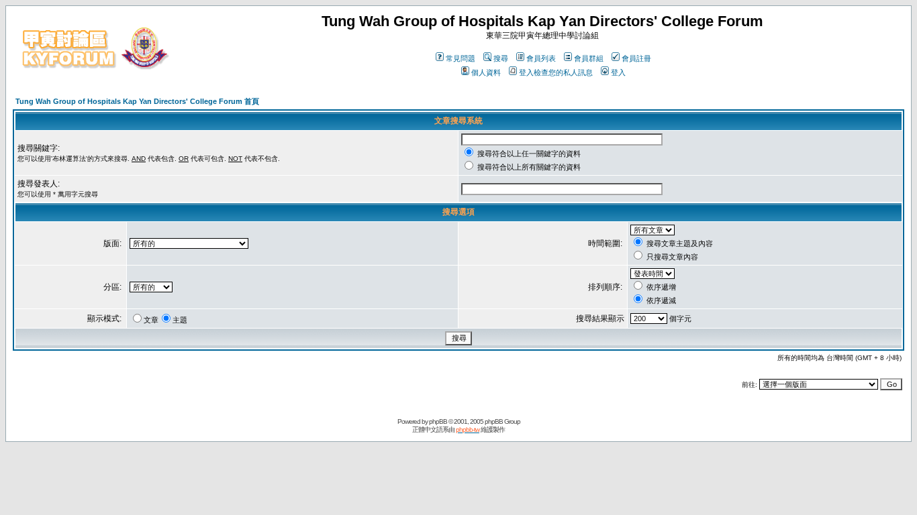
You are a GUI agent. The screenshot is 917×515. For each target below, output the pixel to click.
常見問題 (460, 58)
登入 (618, 72)
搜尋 (500, 58)
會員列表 (541, 58)
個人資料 (486, 72)
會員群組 (589, 58)
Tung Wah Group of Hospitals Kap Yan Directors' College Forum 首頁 (137, 101)
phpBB (438, 421)
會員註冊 (636, 58)
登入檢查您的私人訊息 (556, 72)
